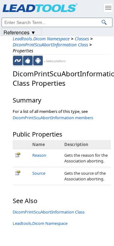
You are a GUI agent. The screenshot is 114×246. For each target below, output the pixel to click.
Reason (39, 155)
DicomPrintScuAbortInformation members (53, 117)
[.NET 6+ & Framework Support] (17, 60)
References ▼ (19, 32)
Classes (82, 39)
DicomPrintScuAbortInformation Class (50, 45)
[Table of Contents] (108, 8)
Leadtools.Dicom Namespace (41, 39)
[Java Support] (28, 60)
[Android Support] (38, 60)
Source (38, 173)
